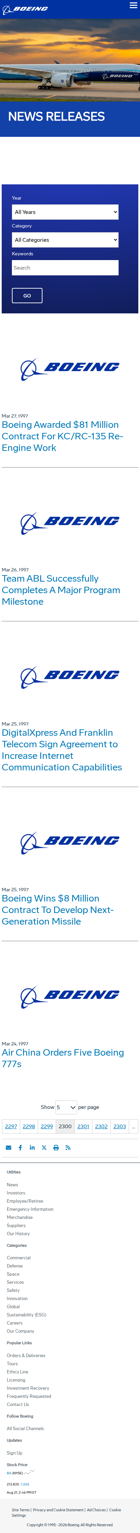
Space (13, 1274)
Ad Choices (96, 1510)
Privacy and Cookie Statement (58, 1510)
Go (27, 296)
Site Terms (21, 1510)
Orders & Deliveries (26, 1355)
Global (13, 1306)
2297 (11, 1126)
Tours (12, 1363)
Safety (13, 1290)
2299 (47, 1126)
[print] (56, 1148)
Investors (16, 1193)
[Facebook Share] (20, 1148)
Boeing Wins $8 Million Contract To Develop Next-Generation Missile (58, 910)
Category (22, 226)
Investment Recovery (28, 1388)
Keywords (22, 254)
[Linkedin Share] (32, 1148)
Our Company (20, 1331)
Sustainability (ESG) (26, 1314)
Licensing (16, 1380)
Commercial (19, 1257)
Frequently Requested (29, 1396)
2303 (119, 1126)
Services (15, 1282)
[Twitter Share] (44, 1148)
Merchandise (20, 1217)
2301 (83, 1126)
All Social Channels (25, 1428)
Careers (14, 1323)
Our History (18, 1233)
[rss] (68, 1148)
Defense (15, 1266)
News (12, 1184)
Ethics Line (17, 1371)
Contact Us (18, 1404)
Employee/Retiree (25, 1201)
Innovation (17, 1298)
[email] (8, 1148)
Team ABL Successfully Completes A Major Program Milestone (61, 590)
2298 (29, 1126)
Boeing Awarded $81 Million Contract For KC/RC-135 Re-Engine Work (62, 436)
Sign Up (14, 1453)
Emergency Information (30, 1209)
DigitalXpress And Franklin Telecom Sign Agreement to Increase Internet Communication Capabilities (62, 750)
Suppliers (16, 1225)
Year (16, 198)
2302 (101, 1126)
